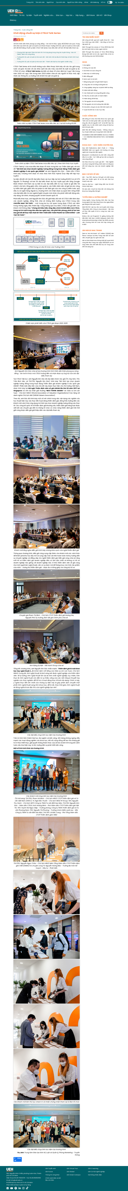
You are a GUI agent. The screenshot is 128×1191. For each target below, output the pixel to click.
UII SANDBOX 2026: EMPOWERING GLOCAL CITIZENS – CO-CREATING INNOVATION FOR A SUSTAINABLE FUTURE (98, 137)
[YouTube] (12, 1188)
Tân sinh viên (40, 2)
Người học (50, 2)
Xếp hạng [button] (79, 15)
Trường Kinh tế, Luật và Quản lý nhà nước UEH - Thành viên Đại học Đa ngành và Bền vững (44, 61)
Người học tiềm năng (74, 2)
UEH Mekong (94, 2)
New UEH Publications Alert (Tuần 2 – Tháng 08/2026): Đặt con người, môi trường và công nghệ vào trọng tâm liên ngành (98, 150)
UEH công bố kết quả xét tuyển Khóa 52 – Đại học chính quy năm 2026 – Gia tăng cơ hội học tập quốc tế (98, 42)
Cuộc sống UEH (27, 30)
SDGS (84, 62)
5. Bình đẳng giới (87, 76)
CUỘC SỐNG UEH (89, 116)
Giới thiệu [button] (13, 15)
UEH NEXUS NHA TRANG (92, 230)
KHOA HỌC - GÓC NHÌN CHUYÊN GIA (97, 145)
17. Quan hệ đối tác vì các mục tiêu (93, 110)
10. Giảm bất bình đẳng (89, 90)
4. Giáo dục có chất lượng (90, 73)
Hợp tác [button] (69, 15)
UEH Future (49, 1171)
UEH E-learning (93, 1168)
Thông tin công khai (52, 1175)
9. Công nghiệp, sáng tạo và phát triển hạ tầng (97, 87)
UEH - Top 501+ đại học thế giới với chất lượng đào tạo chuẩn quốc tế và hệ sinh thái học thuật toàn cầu (98, 179)
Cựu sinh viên (60, 2)
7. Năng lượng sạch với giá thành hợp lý (94, 82)
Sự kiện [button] (29, 15)
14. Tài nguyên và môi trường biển (93, 101)
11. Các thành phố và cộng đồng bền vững (95, 93)
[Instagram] (23, 1188)
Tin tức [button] (22, 15)
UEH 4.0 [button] (99, 15)
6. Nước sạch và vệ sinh (89, 79)
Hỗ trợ (103, 2)
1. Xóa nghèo (86, 65)
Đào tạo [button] (59, 15)
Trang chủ (29, 2)
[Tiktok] (27, 1188)
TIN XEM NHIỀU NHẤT (90, 37)
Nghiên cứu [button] (48, 15)
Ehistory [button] (13, 20)
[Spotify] (16, 1188)
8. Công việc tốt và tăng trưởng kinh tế (94, 84)
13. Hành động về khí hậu (90, 98)
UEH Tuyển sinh (50, 1168)
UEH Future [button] (90, 15)
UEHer (86, 2)
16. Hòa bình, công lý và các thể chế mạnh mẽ (97, 107)
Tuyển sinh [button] (38, 15)
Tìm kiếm (121, 2)
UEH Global (70, 1171)
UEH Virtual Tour (72, 1168)
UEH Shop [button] (108, 15)
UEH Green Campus (73, 1175)
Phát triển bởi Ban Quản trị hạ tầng (18, 1185)
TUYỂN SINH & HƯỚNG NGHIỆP (94, 197)
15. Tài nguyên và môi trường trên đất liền (95, 104)
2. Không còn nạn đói (89, 68)
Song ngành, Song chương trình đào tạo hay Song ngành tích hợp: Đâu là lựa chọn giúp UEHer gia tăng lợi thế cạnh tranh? (98, 202)
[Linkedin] (20, 1188)
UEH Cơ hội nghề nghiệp (96, 1171)
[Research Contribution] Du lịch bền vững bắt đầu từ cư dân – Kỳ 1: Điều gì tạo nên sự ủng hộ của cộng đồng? (98, 157)
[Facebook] (8, 1188)
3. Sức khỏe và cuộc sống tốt (91, 70)
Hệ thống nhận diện (95, 1175)
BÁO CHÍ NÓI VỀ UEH (90, 174)
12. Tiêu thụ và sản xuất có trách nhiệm (94, 96)
